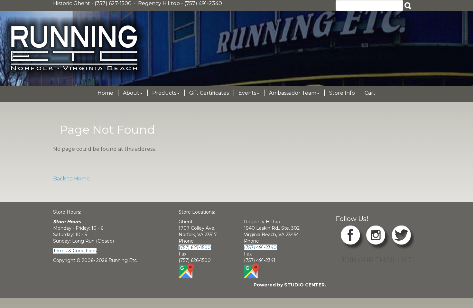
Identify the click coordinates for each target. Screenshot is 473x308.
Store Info (342, 93)
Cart (370, 93)
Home (105, 93)
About (131, 93)
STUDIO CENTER (304, 285)
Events (247, 93)
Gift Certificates (209, 93)
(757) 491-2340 (260, 247)
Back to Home (71, 179)
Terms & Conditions (75, 251)
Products (164, 93)
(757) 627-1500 (195, 247)
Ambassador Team (292, 93)
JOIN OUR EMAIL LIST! (377, 260)
